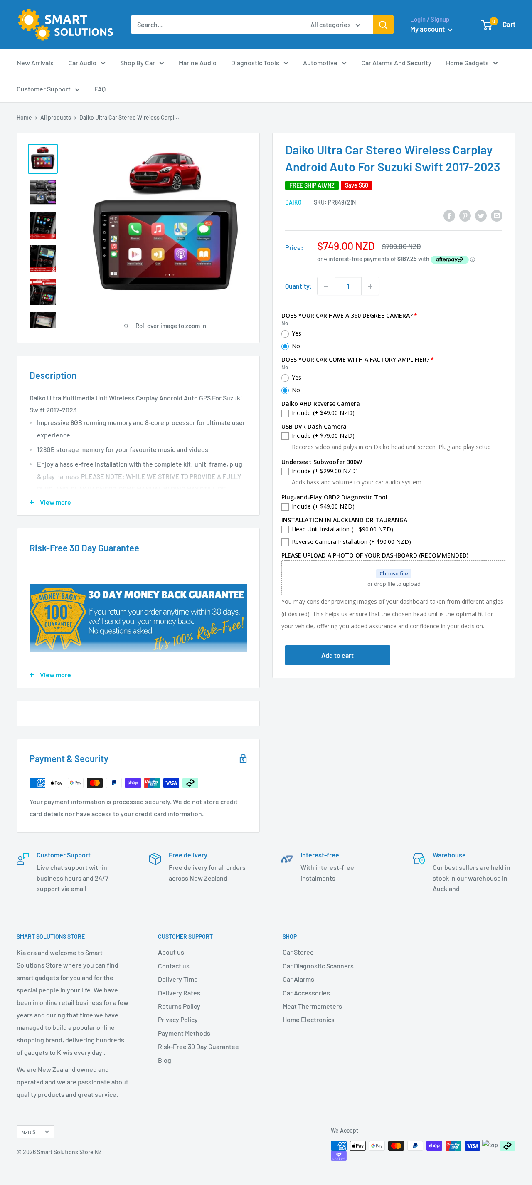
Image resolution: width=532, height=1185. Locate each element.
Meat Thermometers (312, 1006)
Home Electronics (309, 1019)
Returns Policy (179, 1006)
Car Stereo (298, 952)
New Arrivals (35, 63)
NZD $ (28, 1132)
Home (24, 117)
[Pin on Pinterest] (465, 215)
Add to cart (337, 655)
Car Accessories (306, 993)
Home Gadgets (467, 63)
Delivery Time (178, 979)
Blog (164, 1060)
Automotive (320, 63)
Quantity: (298, 286)
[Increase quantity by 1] (370, 286)
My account (428, 29)
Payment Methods (184, 1033)
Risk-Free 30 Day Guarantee (198, 1046)
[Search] (383, 24)
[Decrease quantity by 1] (326, 286)
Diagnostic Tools (255, 63)
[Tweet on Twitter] (481, 215)
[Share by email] (496, 215)
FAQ (100, 89)
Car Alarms (298, 979)
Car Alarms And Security (396, 63)
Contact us (174, 966)
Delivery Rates (179, 993)
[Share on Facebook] (449, 215)
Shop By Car (137, 63)
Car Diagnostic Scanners (318, 966)
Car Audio (82, 63)
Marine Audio (198, 63)
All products (55, 117)
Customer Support (44, 89)
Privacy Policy (178, 1019)
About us (171, 952)
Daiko (293, 202)
